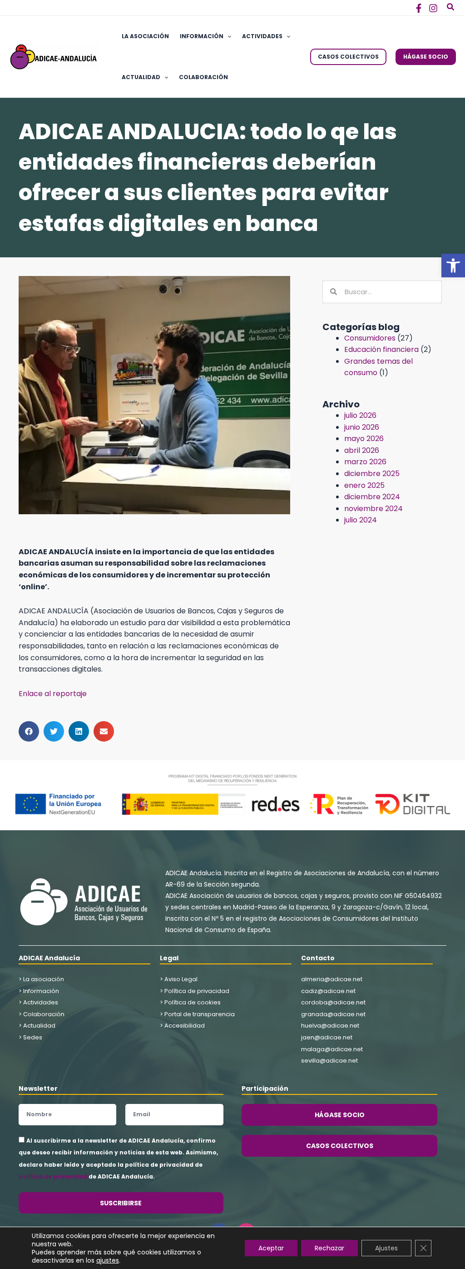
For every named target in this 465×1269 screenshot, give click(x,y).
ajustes (107, 1260)
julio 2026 (360, 415)
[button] (453, 265)
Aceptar (271, 1248)
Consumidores (370, 338)
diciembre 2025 (372, 473)
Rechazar (329, 1248)
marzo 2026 (365, 461)
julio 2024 (360, 520)
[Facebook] (418, 8)
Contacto (318, 958)
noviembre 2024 (373, 508)
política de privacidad (53, 1176)
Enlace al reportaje (53, 693)
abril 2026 (361, 450)
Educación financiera (381, 349)
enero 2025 (364, 485)
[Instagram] (433, 8)
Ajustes (386, 1248)
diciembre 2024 (372, 497)
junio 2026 (361, 427)
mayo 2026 (364, 438)
